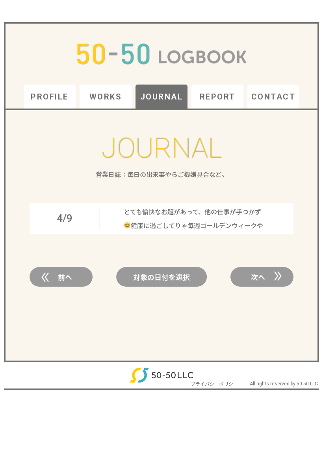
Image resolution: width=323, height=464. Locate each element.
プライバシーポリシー (214, 383)
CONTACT (273, 96)
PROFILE (50, 96)
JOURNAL (161, 96)
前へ (65, 277)
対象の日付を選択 (161, 277)
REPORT (218, 96)
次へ (258, 277)
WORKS (105, 96)
